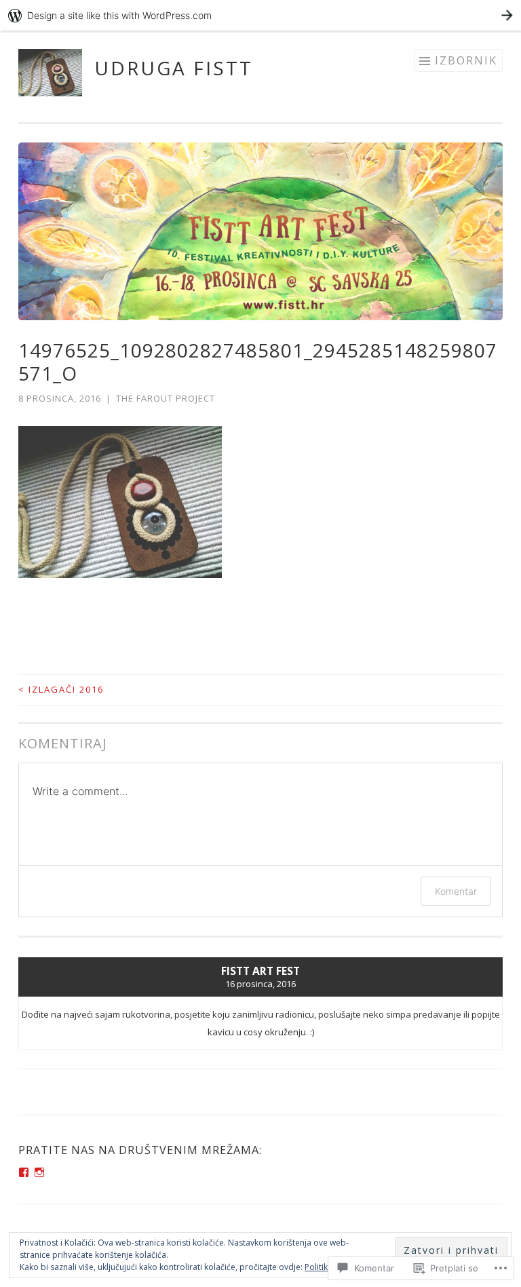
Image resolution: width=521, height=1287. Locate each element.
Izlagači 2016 (61, 689)
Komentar (456, 891)
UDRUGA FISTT (173, 68)
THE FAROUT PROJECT (165, 398)
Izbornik (466, 60)
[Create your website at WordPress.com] (260, 15)
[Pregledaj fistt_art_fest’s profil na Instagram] (39, 1172)
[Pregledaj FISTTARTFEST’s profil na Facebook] (23, 1172)
